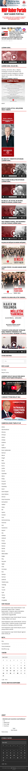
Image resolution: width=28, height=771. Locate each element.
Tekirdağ (4, 584)
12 (10, 668)
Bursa (3, 465)
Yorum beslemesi (6, 646)
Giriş (3, 641)
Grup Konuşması (6, 499)
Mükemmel (6, 722)
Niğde (3, 564)
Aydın (3, 445)
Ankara (3, 437)
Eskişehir (4, 484)
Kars (3, 525)
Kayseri (3, 530)
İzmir (3, 517)
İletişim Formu (5, 372)
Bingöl (3, 458)
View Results (14, 730)
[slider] (13, 62)
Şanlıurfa (4, 579)
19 (10, 670)
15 (21, 668)
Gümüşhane (5, 502)
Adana (3, 427)
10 (3, 668)
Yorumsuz (6, 726)
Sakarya (4, 574)
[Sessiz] (22, 62)
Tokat (3, 587)
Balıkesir (4, 447)
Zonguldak (4, 600)
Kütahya (4, 543)
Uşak (3, 592)
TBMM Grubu (5, 582)
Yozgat (3, 597)
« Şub (3, 679)
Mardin (3, 548)
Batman (4, 453)
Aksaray (4, 432)
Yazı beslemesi (5, 644)
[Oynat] (3, 62)
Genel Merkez (5, 494)
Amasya (4, 434)
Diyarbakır (4, 473)
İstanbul (4, 515)
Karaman (4, 522)
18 (7, 670)
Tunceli (3, 590)
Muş (3, 559)
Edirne (3, 476)
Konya (3, 540)
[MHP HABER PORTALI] (14, 5)
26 (10, 673)
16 (24, 668)
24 (3, 673)
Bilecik (3, 455)
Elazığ (3, 478)
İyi (4, 720)
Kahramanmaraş (6, 520)
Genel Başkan (5, 491)
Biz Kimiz (4, 370)
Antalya (3, 440)
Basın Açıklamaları (6, 450)
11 (7, 668)
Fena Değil (6, 724)
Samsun (4, 577)
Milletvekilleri (5, 553)
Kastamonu (4, 528)
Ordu (3, 566)
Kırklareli (4, 538)
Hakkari (3, 504)
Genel (3, 489)
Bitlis (3, 460)
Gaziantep (4, 486)
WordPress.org (5, 649)
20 (14, 670)
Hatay (3, 507)
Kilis (3, 533)
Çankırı (3, 468)
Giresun (3, 496)
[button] (14, 57)
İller (2, 509)
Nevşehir (4, 561)
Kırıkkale (4, 535)
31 (3, 676)
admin (11, 40)
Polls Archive (5, 732)
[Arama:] (14, 361)
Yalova (3, 595)
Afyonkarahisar (5, 429)
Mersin (3, 551)
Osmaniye (4, 569)
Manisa (3, 546)
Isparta (3, 512)
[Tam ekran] (24, 62)
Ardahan (4, 442)
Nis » (6, 679)
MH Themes (13, 768)
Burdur (3, 463)
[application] (14, 57)
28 (17, 673)
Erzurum (4, 481)
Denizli (3, 471)
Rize (3, 571)
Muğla (3, 556)
